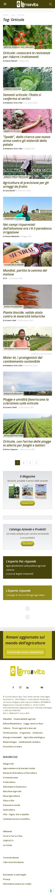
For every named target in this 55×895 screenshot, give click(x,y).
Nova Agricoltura (11, 796)
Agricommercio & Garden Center (19, 768)
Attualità (7, 719)
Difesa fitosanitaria (13, 306)
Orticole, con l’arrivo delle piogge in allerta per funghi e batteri (27, 443)
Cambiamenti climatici (14, 218)
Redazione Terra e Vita (13, 103)
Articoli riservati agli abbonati (19, 47)
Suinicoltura (9, 809)
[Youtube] (42, 688)
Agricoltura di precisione (16, 177)
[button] (50, 4)
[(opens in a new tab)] (27, 79)
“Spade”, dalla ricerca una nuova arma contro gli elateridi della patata (26, 141)
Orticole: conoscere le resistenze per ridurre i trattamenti (26, 55)
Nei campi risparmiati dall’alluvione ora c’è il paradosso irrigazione (27, 228)
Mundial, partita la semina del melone (25, 272)
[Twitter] (35, 685)
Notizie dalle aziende (14, 264)
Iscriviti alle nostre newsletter (25, 652)
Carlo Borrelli (10, 190)
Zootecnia (37, 732)
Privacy (6, 879)
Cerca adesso (27, 544)
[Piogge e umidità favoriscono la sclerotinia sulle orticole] (27, 384)
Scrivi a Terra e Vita (12, 836)
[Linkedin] (27, 688)
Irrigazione (25, 732)
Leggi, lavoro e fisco (33, 723)
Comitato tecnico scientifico (16, 819)
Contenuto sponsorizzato (16, 348)
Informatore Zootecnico (14, 786)
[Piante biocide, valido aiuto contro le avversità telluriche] (27, 297)
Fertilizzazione (10, 732)
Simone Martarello (12, 236)
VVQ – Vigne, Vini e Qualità (16, 814)
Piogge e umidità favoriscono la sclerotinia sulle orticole (26, 401)
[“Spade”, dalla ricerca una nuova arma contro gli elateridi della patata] (27, 121)
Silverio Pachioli (11, 61)
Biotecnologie (10, 742)
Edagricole (8, 763)
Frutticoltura (9, 782)
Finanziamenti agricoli (25, 719)
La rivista (7, 845)
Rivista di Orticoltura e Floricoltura (20, 773)
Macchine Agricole (12, 791)
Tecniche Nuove (11, 857)
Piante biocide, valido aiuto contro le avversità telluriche (24, 314)
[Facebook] (13, 688)
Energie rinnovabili (12, 737)
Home (5, 15)
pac (27, 567)
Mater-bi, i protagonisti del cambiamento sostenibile (22, 359)
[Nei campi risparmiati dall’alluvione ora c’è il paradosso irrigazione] (27, 209)
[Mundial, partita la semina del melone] (27, 255)
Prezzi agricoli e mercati (24, 728)
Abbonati (7, 831)
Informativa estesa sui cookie (17, 883)
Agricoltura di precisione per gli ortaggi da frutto (26, 185)
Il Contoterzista (10, 777)
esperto (27, 592)
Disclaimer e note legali (14, 874)
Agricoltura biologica (34, 737)
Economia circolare (12, 746)
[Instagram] (20, 687)
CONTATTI (8, 840)
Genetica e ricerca (12, 131)
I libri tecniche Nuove (13, 862)
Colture (6, 728)
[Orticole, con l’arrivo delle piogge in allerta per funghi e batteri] (27, 426)
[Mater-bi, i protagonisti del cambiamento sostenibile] (27, 339)
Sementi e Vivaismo (12, 89)
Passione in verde (11, 805)
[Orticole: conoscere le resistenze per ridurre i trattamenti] (27, 37)
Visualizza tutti (27, 503)
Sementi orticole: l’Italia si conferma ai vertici (22, 97)
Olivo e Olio (8, 800)
